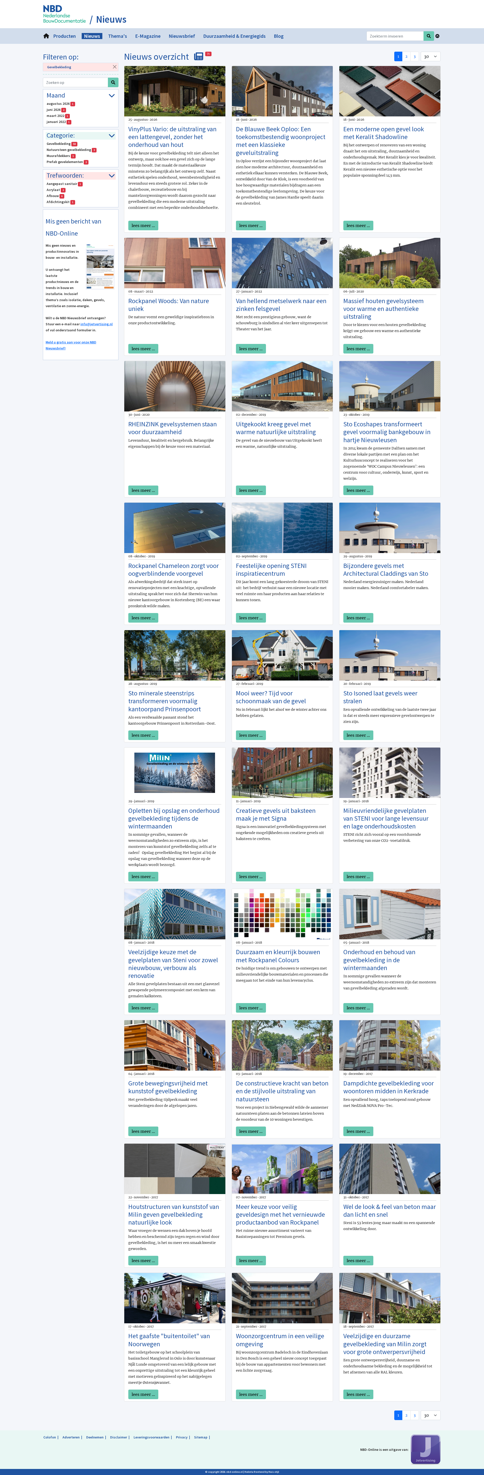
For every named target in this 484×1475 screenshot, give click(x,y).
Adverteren (71, 1437)
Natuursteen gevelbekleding (71, 149)
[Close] (114, 66)
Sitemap (200, 1437)
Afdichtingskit (60, 202)
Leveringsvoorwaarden (151, 1437)
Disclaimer (118, 1437)
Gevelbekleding (59, 67)
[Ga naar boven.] (437, 36)
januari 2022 (58, 121)
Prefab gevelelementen (67, 161)
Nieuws (111, 19)
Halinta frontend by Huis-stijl (262, 1471)
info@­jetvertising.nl (96, 324)
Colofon (49, 1437)
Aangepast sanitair (64, 183)
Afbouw (55, 196)
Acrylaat (55, 189)
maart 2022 (57, 115)
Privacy (182, 1437)
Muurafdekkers (60, 155)
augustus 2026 (60, 103)
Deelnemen (95, 1437)
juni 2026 (55, 109)
